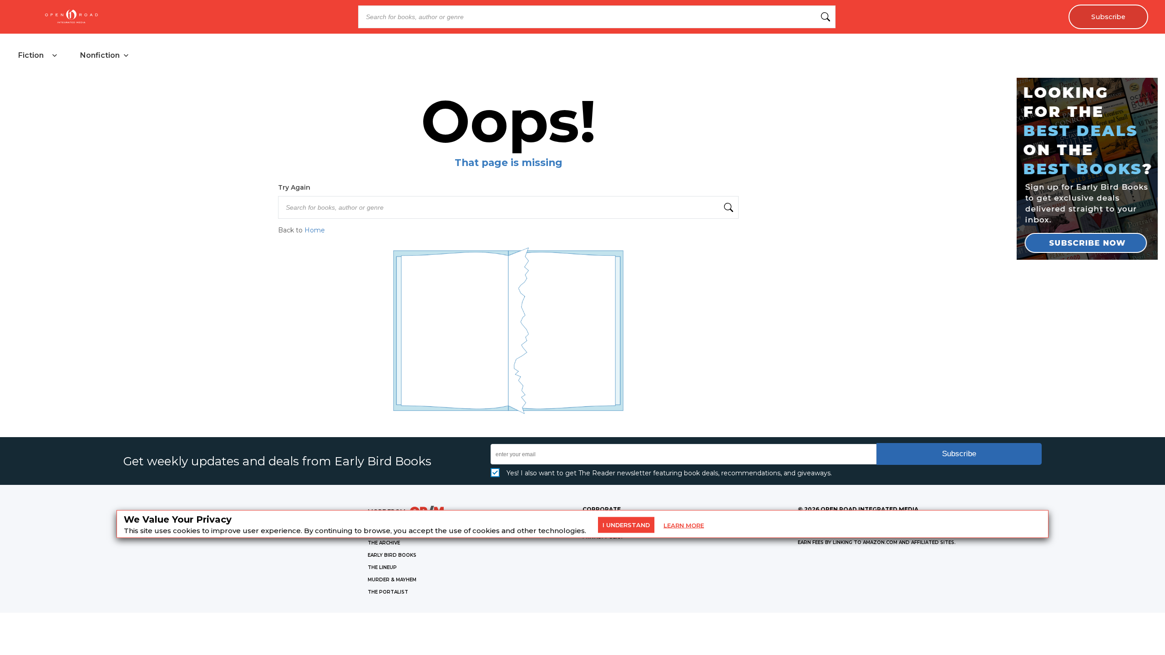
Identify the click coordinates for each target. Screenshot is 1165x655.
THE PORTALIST (388, 592)
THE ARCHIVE (384, 543)
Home (314, 230)
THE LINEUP (382, 567)
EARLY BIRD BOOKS (392, 555)
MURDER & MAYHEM (392, 580)
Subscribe (1108, 17)
